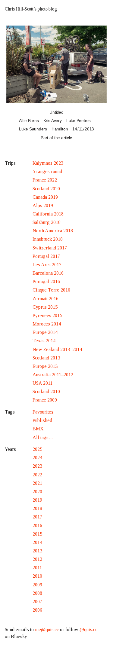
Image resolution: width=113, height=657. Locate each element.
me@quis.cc (47, 629)
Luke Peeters (78, 120)
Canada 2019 (45, 197)
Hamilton (60, 129)
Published (42, 420)
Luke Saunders (33, 129)
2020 (37, 491)
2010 (37, 576)
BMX (38, 428)
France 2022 (45, 179)
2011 (37, 567)
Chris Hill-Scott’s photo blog (31, 8)
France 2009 (45, 399)
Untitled (56, 112)
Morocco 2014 (47, 323)
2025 (37, 449)
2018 (37, 508)
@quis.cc (88, 629)
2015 (37, 533)
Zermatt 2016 (45, 298)
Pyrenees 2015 (47, 315)
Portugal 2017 (46, 256)
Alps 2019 (43, 205)
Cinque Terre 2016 (51, 289)
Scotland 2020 (46, 188)
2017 (37, 516)
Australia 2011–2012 (53, 374)
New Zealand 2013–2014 (57, 349)
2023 (37, 466)
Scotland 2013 (46, 357)
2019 (37, 500)
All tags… (43, 437)
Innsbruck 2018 (48, 239)
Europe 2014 (45, 332)
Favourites (43, 411)
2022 (37, 474)
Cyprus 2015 (45, 307)
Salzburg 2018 (47, 222)
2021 (37, 483)
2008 (37, 593)
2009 (37, 584)
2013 (37, 550)
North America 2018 (53, 230)
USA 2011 (42, 383)
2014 (37, 542)
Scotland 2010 (46, 391)
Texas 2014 (44, 340)
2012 (37, 559)
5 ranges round (47, 171)
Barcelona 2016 (48, 273)
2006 (37, 610)
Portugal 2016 (46, 281)
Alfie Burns (29, 120)
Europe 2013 (45, 366)
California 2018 (48, 213)
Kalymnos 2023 (48, 163)
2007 (37, 601)
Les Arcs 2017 (47, 264)
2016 (37, 525)
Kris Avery (52, 120)
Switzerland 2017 (50, 247)
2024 (37, 457)
